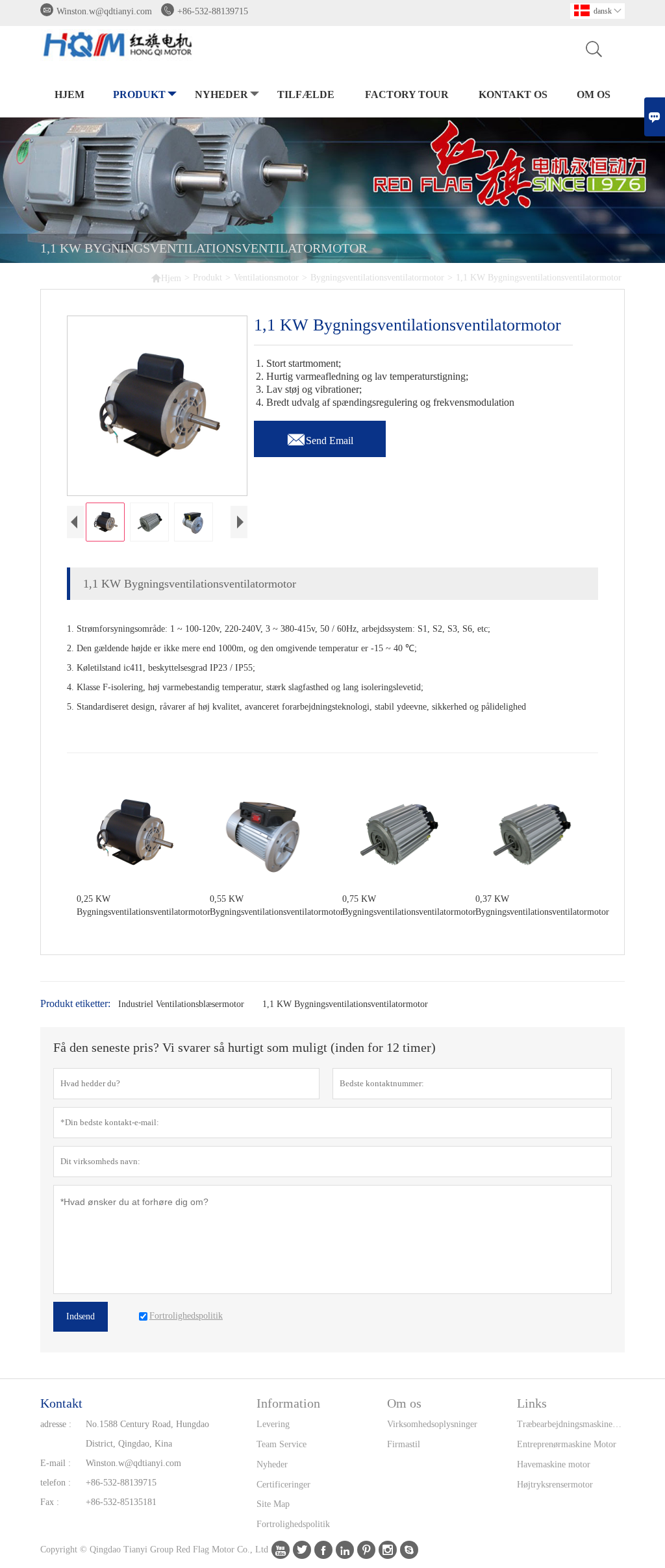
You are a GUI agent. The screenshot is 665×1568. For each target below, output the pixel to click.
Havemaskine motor (553, 1464)
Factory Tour (407, 94)
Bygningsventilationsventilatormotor (377, 277)
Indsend (80, 1316)
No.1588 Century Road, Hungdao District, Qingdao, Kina (147, 1434)
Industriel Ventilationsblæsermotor (181, 1004)
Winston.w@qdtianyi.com (104, 11)
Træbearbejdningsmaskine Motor (570, 1424)
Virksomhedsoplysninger (432, 1424)
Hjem (69, 94)
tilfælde (305, 94)
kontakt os (513, 94)
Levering (273, 1424)
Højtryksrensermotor (555, 1484)
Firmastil (403, 1444)
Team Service (282, 1444)
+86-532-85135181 (121, 1502)
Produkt (139, 94)
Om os (593, 94)
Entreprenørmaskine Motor (566, 1444)
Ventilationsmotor (266, 277)
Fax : (49, 1502)
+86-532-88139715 (212, 11)
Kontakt (61, 1403)
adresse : (55, 1424)
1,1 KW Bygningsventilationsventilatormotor (345, 1004)
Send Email (319, 437)
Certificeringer (283, 1484)
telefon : (55, 1482)
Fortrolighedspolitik (293, 1524)
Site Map (273, 1504)
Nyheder (221, 94)
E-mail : (55, 1463)
